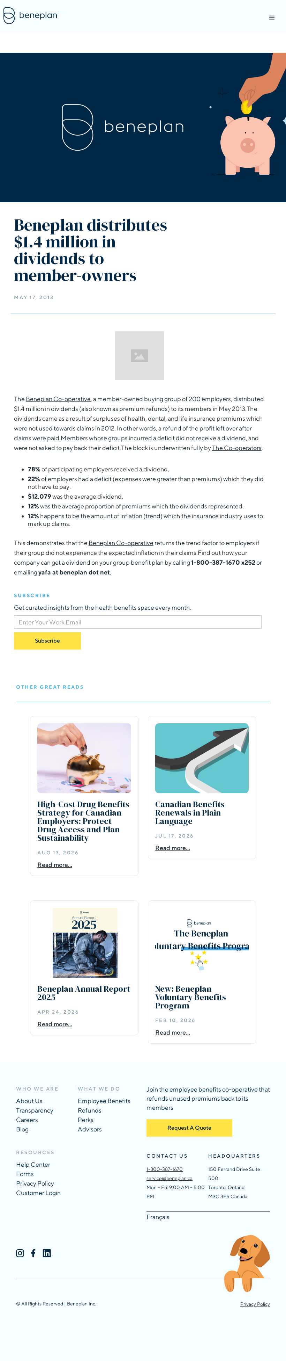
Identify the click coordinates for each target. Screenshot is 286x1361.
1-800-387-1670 (164, 1169)
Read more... (54, 864)
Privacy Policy (35, 1183)
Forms (25, 1174)
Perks (85, 1119)
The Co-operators (237, 447)
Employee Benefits (104, 1101)
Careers (27, 1119)
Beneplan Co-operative (58, 399)
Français (158, 1217)
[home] (30, 15)
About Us (29, 1101)
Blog (22, 1129)
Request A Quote (189, 1127)
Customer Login (38, 1192)
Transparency (34, 1110)
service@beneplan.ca (169, 1178)
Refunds (89, 1110)
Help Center (33, 1164)
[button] (272, 17)
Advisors (90, 1129)
